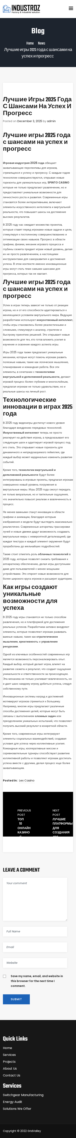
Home (30, 43)
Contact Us (11, 1075)
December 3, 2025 (29, 121)
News (41, 43)
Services (9, 1055)
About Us (10, 1068)
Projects (9, 1061)
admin (51, 121)
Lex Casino (26, 780)
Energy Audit (12, 1102)
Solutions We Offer (17, 1108)
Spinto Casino (58, 182)
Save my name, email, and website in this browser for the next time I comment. (37, 981)
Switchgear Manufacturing (23, 1095)
